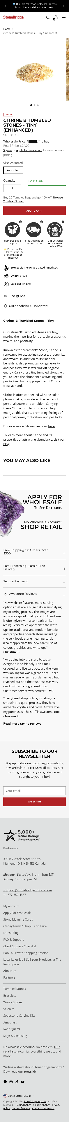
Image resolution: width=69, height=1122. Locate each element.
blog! (6, 444)
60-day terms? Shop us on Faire (25, 926)
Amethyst (10, 1022)
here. (51, 426)
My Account (11, 906)
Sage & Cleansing (15, 1036)
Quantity (9, 181)
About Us (9, 971)
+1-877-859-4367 (14, 895)
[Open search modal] (48, 17)
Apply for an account (29, 150)
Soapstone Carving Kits (19, 1016)
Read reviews (10, 848)
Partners (9, 977)
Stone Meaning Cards (18, 919)
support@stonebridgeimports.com (27, 890)
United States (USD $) (19, 1095)
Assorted (13, 170)
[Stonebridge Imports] (13, 17)
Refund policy (23, 1104)
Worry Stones (12, 1002)
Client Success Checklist (19, 946)
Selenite (8, 1009)
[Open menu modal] (64, 17)
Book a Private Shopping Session (26, 953)
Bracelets (9, 996)
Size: (13, 163)
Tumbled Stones (14, 989)
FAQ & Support (13, 940)
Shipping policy (41, 1104)
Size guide (16, 295)
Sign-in (7, 150)
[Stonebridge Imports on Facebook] (5, 1082)
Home (6, 29)
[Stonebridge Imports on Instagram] (11, 1082)
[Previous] (5, 6)
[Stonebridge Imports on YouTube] (23, 1082)
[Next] (63, 6)
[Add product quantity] (6, 188)
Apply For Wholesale (17, 913)
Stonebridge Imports (35, 1101)
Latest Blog (11, 933)
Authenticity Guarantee (28, 305)
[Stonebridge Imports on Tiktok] (17, 1082)
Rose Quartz (11, 1029)
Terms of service (21, 1108)
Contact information (43, 1108)
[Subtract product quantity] (18, 188)
